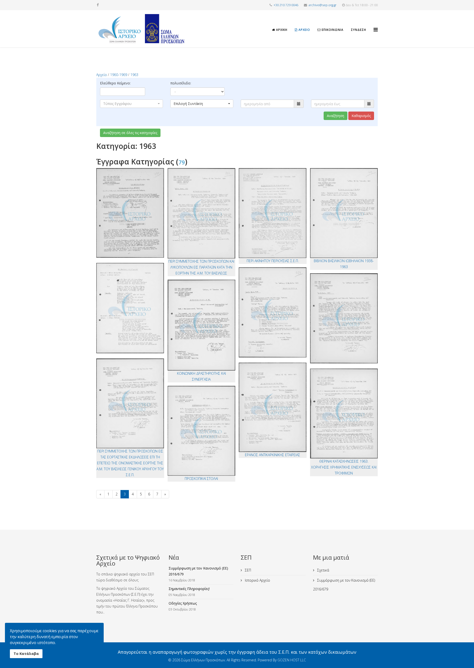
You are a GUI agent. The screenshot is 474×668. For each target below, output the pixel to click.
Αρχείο (303, 30)
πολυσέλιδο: (180, 83)
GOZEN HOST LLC (291, 660)
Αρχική (281, 30)
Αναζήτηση (335, 115)
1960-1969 (118, 74)
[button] (131, 103)
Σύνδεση (358, 30)
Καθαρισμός (361, 115)
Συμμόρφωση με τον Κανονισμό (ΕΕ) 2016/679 (344, 584)
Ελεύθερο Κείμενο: (115, 83)
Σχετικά (322, 570)
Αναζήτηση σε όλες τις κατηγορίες (130, 132)
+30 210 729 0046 (286, 5)
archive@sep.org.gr (322, 5)
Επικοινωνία (332, 30)
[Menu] (376, 25)
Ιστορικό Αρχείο (257, 580)
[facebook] (98, 4)
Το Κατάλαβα (26, 653)
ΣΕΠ (247, 570)
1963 (134, 74)
